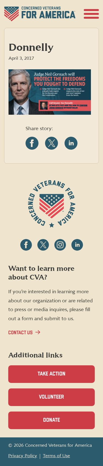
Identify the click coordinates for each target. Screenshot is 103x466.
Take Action (51, 374)
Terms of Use (56, 455)
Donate (61, 423)
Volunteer (61, 400)
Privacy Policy (22, 455)
